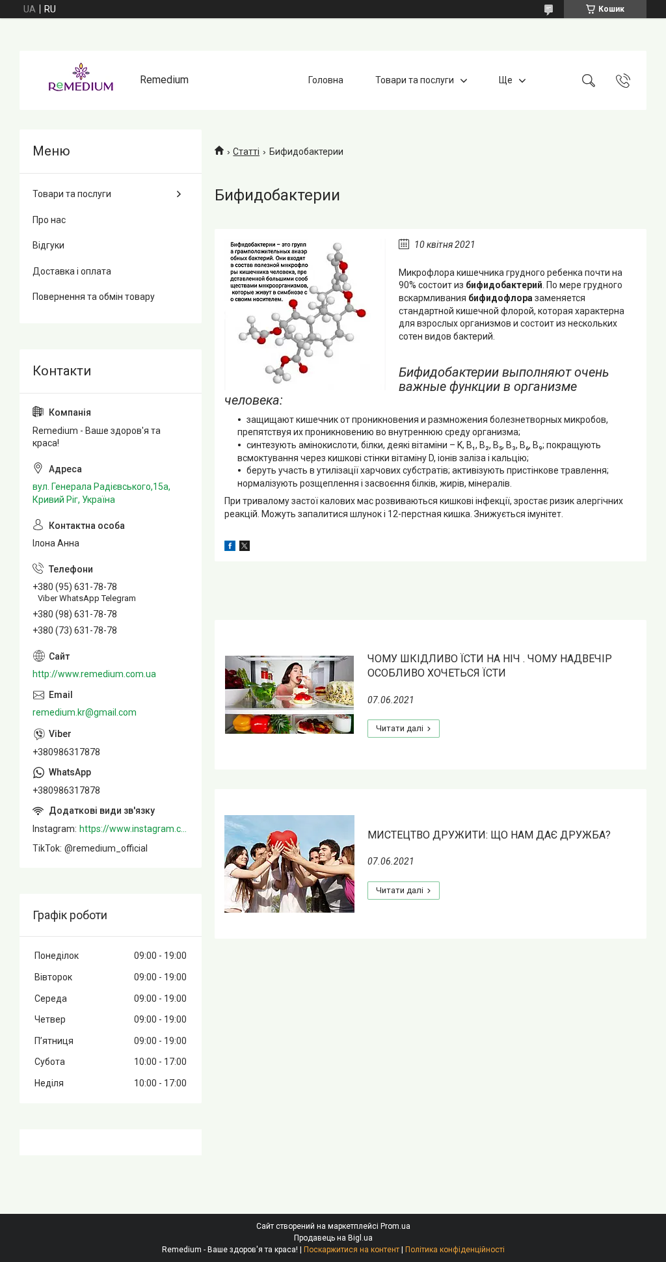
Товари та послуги (414, 80)
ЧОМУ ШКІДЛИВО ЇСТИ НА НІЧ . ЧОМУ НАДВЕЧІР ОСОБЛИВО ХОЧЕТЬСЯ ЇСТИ (489, 665)
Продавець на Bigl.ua (333, 1237)
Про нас (49, 220)
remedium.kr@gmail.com (85, 712)
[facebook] (229, 548)
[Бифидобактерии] (305, 314)
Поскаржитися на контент (351, 1249)
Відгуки (48, 245)
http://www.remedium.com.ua (94, 674)
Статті (246, 151)
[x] (244, 548)
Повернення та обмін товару (94, 296)
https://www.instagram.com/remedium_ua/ (134, 829)
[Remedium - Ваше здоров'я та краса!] (81, 80)
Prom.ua (395, 1226)
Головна (325, 80)
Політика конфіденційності (455, 1249)
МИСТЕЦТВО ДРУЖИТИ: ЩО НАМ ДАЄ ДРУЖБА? (489, 835)
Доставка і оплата (72, 271)
